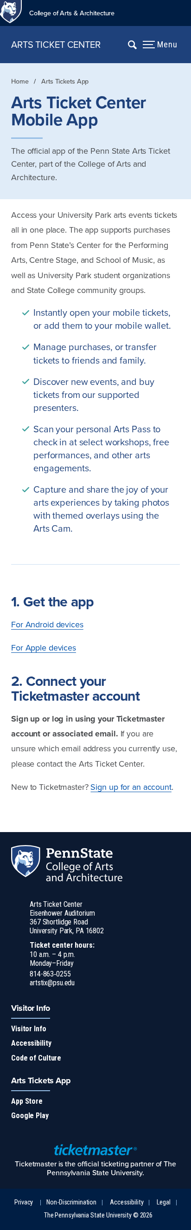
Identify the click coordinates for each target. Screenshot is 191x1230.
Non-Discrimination (71, 1202)
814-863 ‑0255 (50, 974)
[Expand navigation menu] (132, 45)
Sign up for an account (130, 787)
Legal (163, 1202)
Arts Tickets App (65, 81)
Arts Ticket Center (56, 44)
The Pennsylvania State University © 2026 (98, 1215)
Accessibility (31, 1043)
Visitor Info (28, 1028)
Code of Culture (36, 1058)
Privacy (23, 1202)
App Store (27, 1101)
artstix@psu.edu (52, 982)
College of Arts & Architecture (72, 13)
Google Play (30, 1115)
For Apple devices (43, 647)
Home (20, 81)
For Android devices (47, 624)
